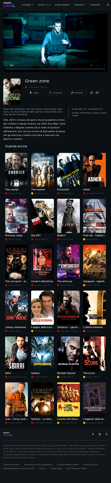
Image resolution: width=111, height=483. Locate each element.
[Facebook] (93, 434)
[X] (106, 434)
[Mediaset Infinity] (9, 5)
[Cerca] (108, 5)
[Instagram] (100, 434)
